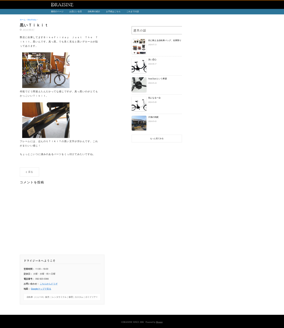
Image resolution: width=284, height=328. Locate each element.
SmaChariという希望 (157, 79)
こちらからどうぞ (49, 283)
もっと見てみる (157, 138)
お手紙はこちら (113, 11)
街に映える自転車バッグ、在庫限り (164, 40)
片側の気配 (153, 117)
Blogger (159, 322)
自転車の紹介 (94, 11)
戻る (30, 172)
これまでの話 (132, 11)
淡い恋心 (152, 59)
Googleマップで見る (41, 288)
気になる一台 (154, 98)
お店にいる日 (75, 11)
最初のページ (57, 11)
